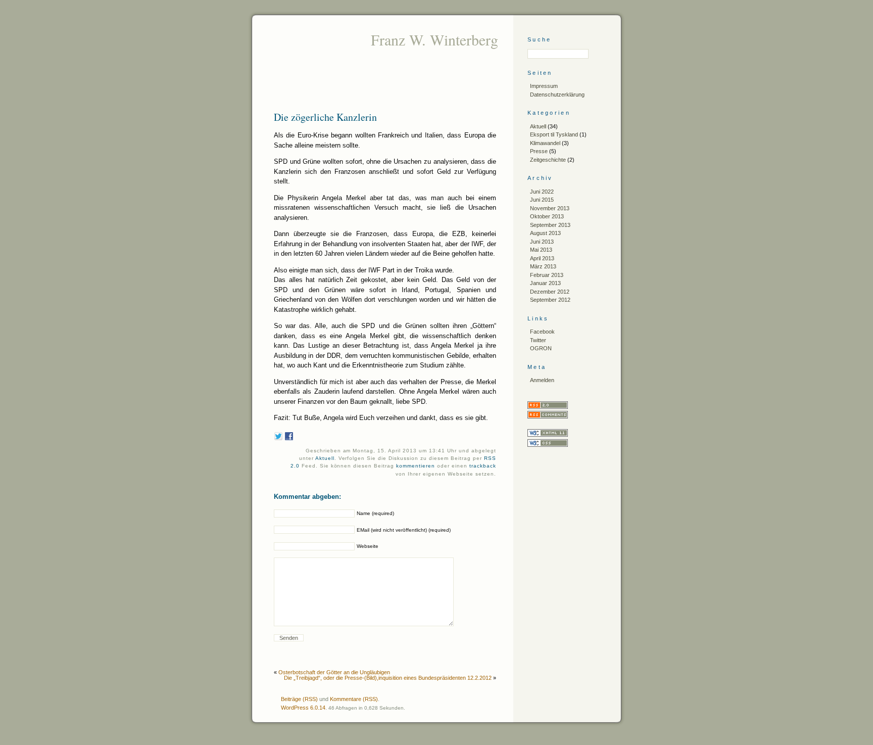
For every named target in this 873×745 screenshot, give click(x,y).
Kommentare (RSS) (354, 699)
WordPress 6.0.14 (303, 708)
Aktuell (324, 458)
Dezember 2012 (549, 292)
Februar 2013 (546, 275)
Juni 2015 (542, 200)
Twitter (538, 340)
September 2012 (550, 300)
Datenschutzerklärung (557, 94)
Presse (539, 151)
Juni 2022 (542, 192)
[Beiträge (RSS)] (547, 407)
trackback (482, 466)
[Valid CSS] (547, 445)
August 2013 (545, 233)
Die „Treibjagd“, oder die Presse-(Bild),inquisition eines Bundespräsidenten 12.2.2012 (388, 678)
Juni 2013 (542, 242)
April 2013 (542, 258)
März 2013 (543, 266)
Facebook (542, 332)
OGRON (541, 348)
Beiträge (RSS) (299, 699)
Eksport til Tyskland (554, 134)
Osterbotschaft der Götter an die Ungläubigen (334, 672)
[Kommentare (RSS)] (547, 416)
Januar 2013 (545, 283)
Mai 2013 (541, 250)
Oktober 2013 (547, 216)
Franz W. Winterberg (434, 39)
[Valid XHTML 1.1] (547, 435)
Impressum (544, 86)
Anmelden (542, 380)
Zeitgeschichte (548, 160)
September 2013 (550, 225)
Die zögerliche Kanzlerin (325, 117)
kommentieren (415, 466)
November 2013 (549, 208)
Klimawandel (545, 143)
